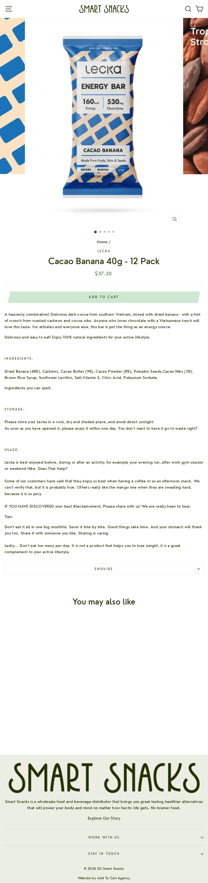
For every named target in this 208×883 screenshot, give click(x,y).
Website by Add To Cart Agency (104, 878)
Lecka (104, 251)
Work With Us (104, 837)
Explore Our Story (104, 818)
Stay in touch (104, 854)
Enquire (104, 569)
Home (102, 241)
